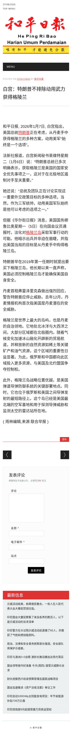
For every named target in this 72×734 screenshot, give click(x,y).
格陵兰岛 (33, 232)
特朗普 (24, 133)
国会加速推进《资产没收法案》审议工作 (31, 687)
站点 (14, 555)
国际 (64, 439)
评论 (14, 490)
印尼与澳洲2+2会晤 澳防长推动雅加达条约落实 (35, 656)
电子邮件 (18, 542)
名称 (15, 528)
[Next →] (64, 455)
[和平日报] (36, 52)
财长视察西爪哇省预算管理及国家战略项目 (32, 678)
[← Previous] (7, 455)
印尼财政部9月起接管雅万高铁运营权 (29, 709)
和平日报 (39, 78)
